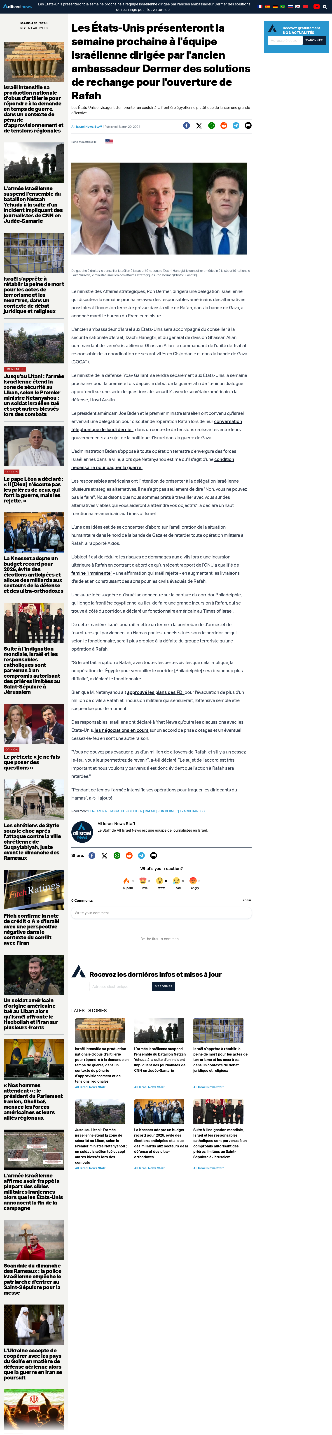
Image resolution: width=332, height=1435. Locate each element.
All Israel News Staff (86, 126)
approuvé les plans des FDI (156, 692)
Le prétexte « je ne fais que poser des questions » (32, 762)
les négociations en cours (121, 730)
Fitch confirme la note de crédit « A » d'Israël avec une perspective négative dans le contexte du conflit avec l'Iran (31, 929)
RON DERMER (168, 811)
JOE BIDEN (135, 811)
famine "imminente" (91, 573)
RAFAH (151, 811)
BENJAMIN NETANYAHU (107, 811)
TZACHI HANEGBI (193, 811)
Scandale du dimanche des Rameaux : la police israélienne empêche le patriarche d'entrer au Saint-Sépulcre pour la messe (32, 1279)
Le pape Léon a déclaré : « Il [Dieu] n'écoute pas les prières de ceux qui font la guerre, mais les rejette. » (33, 489)
